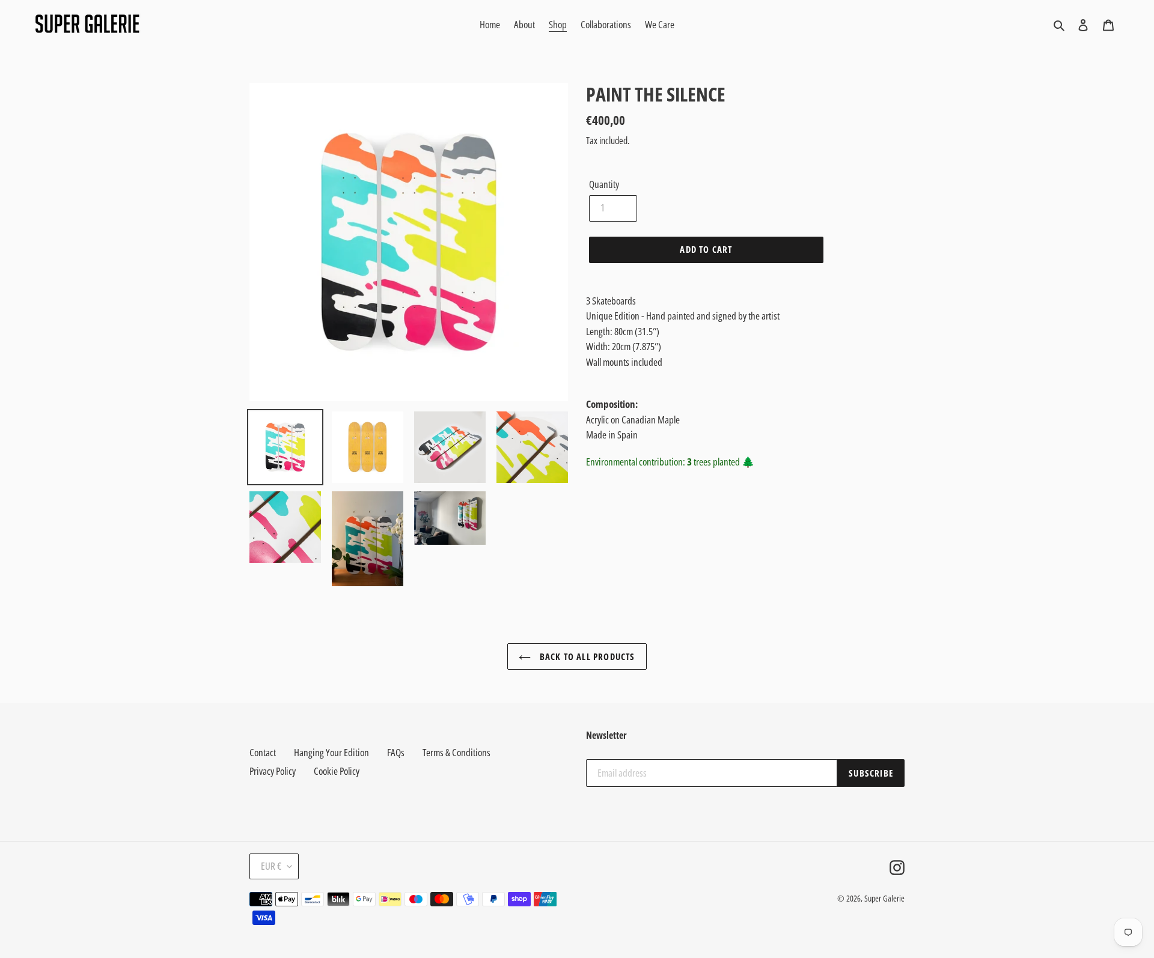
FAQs (396, 752)
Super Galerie (884, 898)
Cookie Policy (336, 771)
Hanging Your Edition (331, 752)
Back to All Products (586, 656)
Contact (262, 752)
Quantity (604, 184)
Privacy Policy (272, 771)
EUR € (271, 866)
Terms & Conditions (456, 752)
